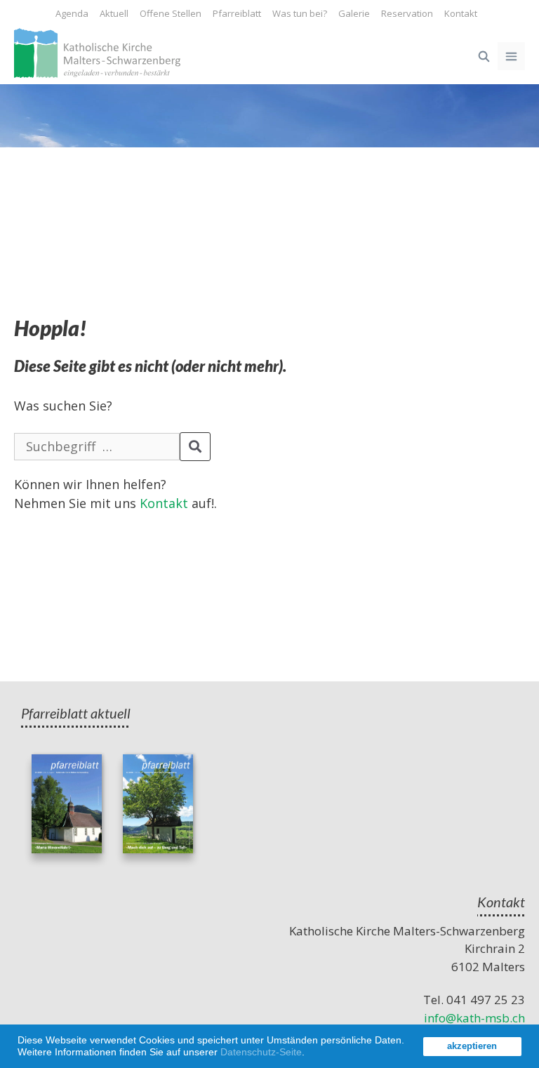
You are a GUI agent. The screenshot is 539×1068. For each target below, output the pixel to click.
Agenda (71, 13)
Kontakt (460, 13)
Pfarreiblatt (237, 13)
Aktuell (114, 13)
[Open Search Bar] (483, 56)
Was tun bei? (299, 13)
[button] (309, 1054)
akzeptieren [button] (472, 1046)
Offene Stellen (170, 13)
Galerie (354, 13)
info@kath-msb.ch (474, 1018)
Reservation (407, 13)
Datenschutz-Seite (261, 1051)
